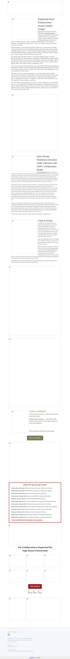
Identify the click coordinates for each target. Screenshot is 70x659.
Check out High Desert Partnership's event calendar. (27, 520)
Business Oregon (49, 33)
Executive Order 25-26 (42, 172)
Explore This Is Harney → (37, 419)
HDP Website (35, 586)
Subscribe (32, 657)
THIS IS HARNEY (35, 438)
